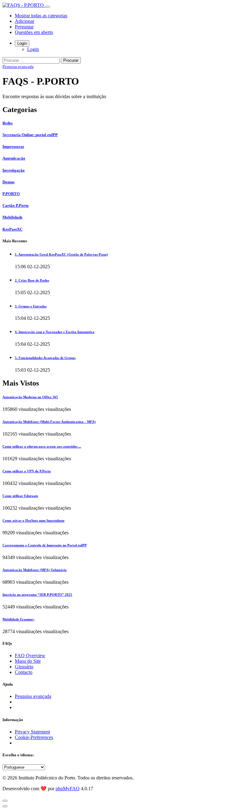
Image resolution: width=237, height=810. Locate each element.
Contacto (23, 672)
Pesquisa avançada (18, 66)
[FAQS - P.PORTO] (23, 5)
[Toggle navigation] (47, 7)
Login (22, 43)
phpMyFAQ (68, 788)
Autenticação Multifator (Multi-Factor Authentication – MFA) (49, 422)
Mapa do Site (28, 661)
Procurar (70, 60)
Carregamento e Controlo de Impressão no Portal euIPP (44, 545)
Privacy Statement (32, 731)
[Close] (4, 801)
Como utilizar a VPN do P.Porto (26, 471)
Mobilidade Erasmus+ (18, 619)
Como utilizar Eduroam (20, 496)
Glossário (24, 666)
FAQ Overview (30, 655)
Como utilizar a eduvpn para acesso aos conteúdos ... (41, 446)
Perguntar (24, 26)
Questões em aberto (34, 32)
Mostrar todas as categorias (41, 15)
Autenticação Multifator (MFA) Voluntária (34, 570)
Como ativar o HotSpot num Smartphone (33, 520)
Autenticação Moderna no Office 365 (30, 397)
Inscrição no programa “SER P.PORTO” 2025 (37, 594)
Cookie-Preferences (34, 737)
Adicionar (24, 21)
